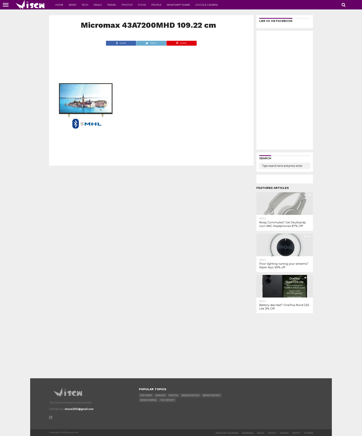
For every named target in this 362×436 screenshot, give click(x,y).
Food (142, 4)
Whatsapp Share (178, 4)
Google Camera (206, 4)
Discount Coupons (227, 433)
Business (247, 433)
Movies (284, 433)
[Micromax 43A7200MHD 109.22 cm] (85, 158)
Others (308, 433)
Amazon (160, 395)
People (156, 4)
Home (59, 4)
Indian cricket (211, 395)
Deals (98, 4)
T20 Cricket (167, 400)
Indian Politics (190, 395)
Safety (296, 433)
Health (272, 433)
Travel (111, 4)
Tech (85, 4)
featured (146, 395)
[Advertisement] (284, 90)
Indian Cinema (148, 400)
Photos (127, 4)
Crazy (260, 433)
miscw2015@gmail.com (79, 409)
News (72, 4)
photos (173, 395)
